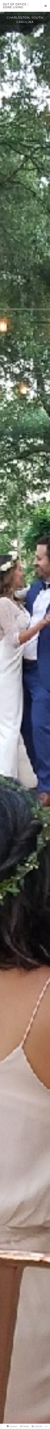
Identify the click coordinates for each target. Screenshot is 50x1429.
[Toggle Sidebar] (45, 6)
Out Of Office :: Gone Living (16, 6)
